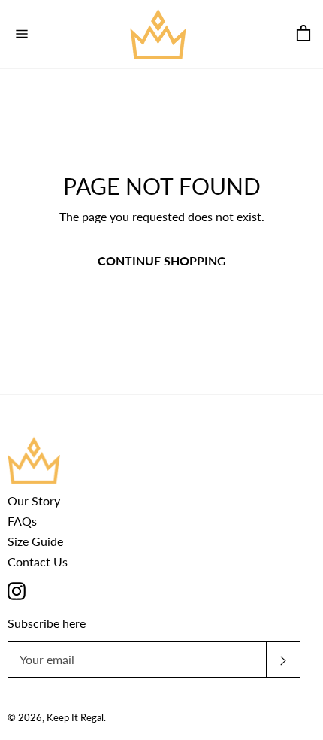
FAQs (22, 521)
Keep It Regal (75, 717)
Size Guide (35, 541)
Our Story (34, 500)
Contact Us (38, 561)
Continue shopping (162, 260)
